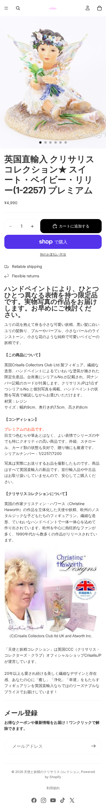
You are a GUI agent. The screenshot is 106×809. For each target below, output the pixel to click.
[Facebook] (34, 800)
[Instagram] (43, 800)
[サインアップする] (93, 746)
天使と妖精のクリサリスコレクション (51, 772)
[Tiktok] (62, 800)
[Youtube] (53, 800)
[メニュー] (6, 8)
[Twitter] (72, 800)
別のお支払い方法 (53, 254)
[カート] (99, 8)
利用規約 (53, 788)
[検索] (18, 8)
